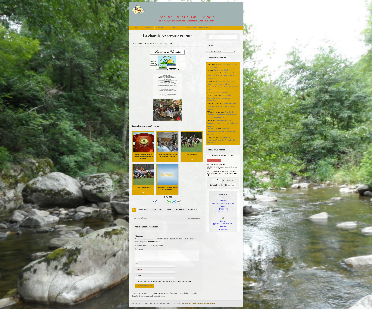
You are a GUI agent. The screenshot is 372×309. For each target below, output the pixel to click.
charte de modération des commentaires (176, 238)
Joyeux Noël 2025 (221, 70)
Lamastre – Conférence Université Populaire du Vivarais (221, 131)
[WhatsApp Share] (169, 201)
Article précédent (141, 218)
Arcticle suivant (194, 218)
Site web (138, 276)
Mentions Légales (190, 303)
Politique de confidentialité (198, 28)
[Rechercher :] (223, 37)
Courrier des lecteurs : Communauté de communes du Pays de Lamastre (222, 115)
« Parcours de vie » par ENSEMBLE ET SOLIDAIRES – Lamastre (223, 75)
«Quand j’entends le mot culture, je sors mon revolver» (221, 82)
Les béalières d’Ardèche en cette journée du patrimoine (219, 98)
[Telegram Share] (174, 201)
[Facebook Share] (155, 201)
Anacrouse (143, 210)
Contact (161, 28)
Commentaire (140, 249)
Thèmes (148, 28)
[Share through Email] (179, 201)
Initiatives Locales (152, 44)
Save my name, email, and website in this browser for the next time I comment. (165, 281)
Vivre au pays (163, 44)
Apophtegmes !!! (222, 92)
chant (169, 210)
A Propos (175, 28)
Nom (137, 264)
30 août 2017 (139, 44)
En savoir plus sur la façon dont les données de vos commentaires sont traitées (164, 294)
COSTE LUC (212, 128)
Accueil (135, 28)
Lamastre (192, 210)
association (157, 210)
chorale (180, 210)
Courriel (138, 270)
